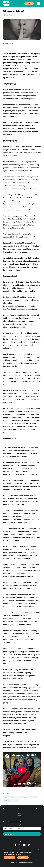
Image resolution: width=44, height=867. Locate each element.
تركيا (36, 797)
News (5, 809)
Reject (23, 858)
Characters (20, 817)
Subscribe (8, 834)
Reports (38, 809)
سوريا (6, 797)
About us (19, 850)
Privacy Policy (6, 850)
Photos (19, 814)
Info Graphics (21, 812)
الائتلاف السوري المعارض (11, 800)
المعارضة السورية (16, 797)
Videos (19, 815)
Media (20, 809)
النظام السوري (27, 797)
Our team (39, 850)
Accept (9, 858)
